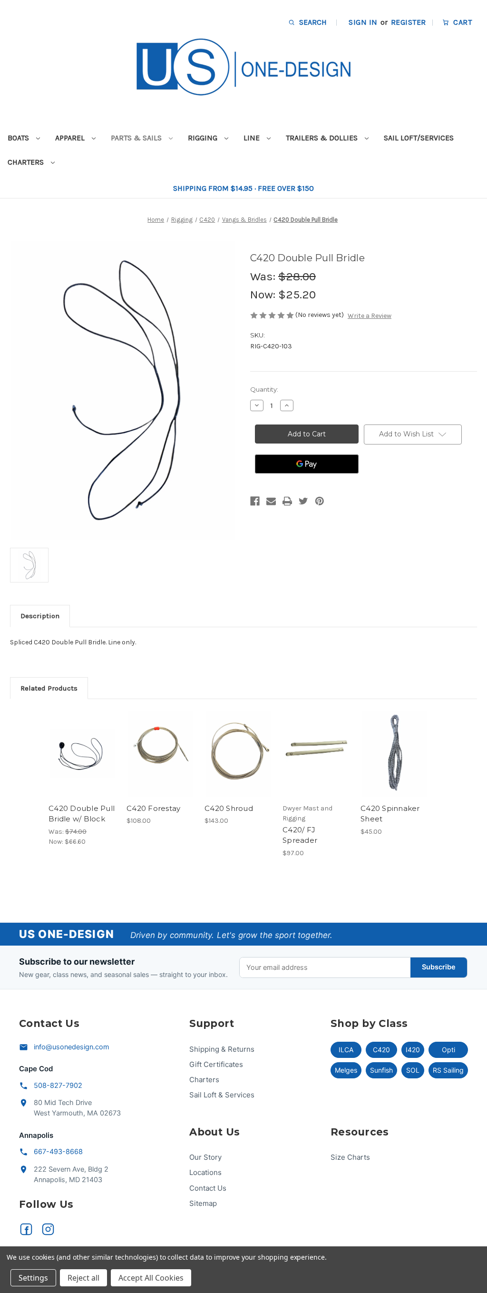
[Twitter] (303, 501)
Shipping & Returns (221, 1049)
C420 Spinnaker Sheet (390, 814)
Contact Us (207, 1188)
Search (312, 22)
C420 (381, 1050)
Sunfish (381, 1070)
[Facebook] (255, 501)
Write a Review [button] (369, 316)
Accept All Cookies (151, 1278)
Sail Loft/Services (419, 137)
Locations (205, 1172)
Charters (27, 162)
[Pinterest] (319, 501)
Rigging (203, 137)
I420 (413, 1050)
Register (408, 22)
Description (39, 616)
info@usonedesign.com (71, 1047)
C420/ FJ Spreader (299, 835)
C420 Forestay (153, 808)
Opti (448, 1050)
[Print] (287, 501)
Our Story (205, 1157)
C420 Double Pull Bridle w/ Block (82, 814)
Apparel (71, 137)
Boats (19, 137)
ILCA (346, 1050)
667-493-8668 (58, 1151)
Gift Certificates (216, 1064)
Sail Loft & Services (221, 1094)
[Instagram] (48, 1229)
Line (253, 137)
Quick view (82, 745)
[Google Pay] (307, 464)
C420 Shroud (229, 808)
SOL (412, 1070)
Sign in (363, 22)
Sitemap (203, 1203)
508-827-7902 (58, 1085)
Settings (33, 1278)
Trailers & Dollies (323, 137)
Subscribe (439, 967)
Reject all (83, 1278)
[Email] (271, 501)
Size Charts (350, 1157)
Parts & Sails (137, 137)
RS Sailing (448, 1070)
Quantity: (264, 389)
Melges (346, 1070)
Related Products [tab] (49, 688)
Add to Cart (82, 762)
